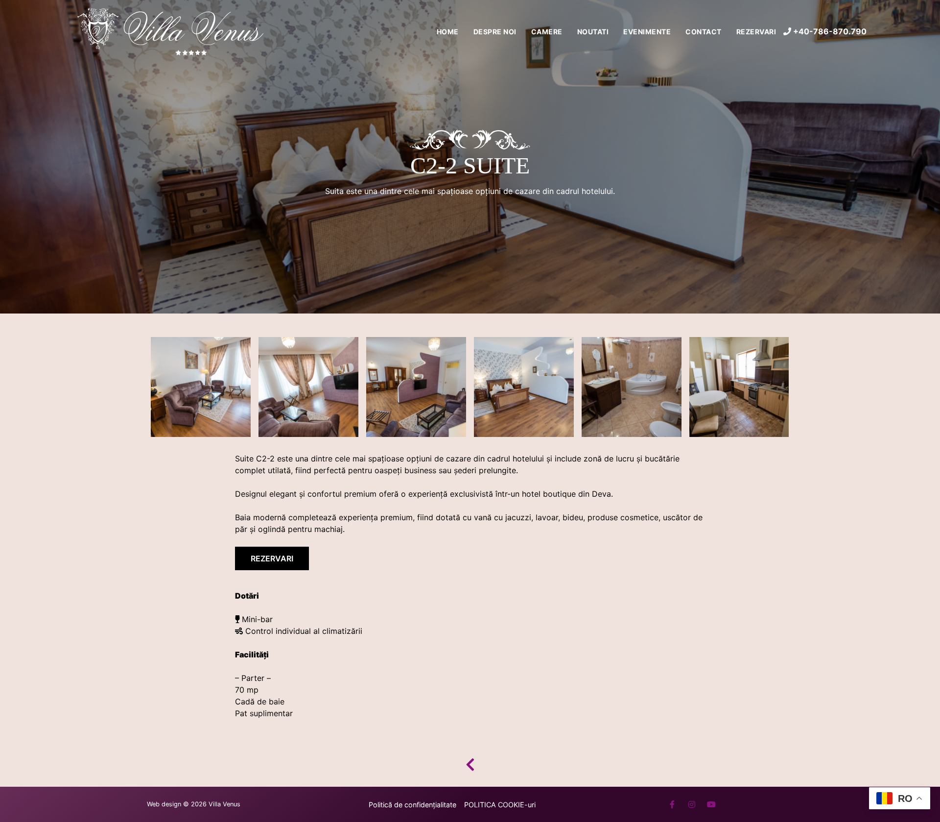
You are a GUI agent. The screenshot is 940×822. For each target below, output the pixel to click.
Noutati (593, 31)
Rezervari (756, 31)
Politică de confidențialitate (412, 804)
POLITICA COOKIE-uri (500, 804)
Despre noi (495, 31)
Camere (547, 31)
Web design (164, 804)
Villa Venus (224, 804)
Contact (703, 31)
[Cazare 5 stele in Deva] (171, 31)
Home (448, 31)
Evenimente (647, 31)
